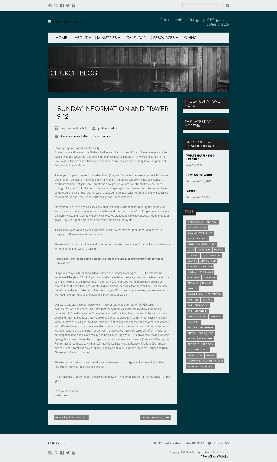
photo (191, 333)
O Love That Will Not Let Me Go (204, 294)
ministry (206, 283)
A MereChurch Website (214, 456)
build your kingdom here (202, 244)
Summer (191, 191)
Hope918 (192, 266)
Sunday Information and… (73, 417)
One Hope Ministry (198, 311)
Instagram (206, 266)
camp (191, 250)
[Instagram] (73, 5)
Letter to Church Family (95, 136)
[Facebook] (62, 5)
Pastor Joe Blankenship (200, 327)
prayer (191, 338)
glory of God (208, 261)
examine (192, 261)
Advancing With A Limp (200, 233)
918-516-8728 (220, 443)
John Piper (193, 277)
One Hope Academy (198, 305)
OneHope (207, 300)
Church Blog (73, 73)
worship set (207, 366)
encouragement (211, 255)
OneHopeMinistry (197, 316)
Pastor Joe (194, 322)
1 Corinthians (195, 222)
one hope (193, 300)
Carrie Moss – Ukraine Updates (201, 144)
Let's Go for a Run (199, 175)
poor (202, 333)
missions (192, 289)
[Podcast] (56, 5)
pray (211, 333)
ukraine (210, 355)
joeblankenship (107, 128)
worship (192, 366)
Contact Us (59, 443)
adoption (212, 222)
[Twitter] (68, 5)
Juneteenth (209, 277)
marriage (193, 283)
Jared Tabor (206, 272)
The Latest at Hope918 (198, 124)
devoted (218, 250)
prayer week (205, 338)
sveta (206, 350)
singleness (193, 350)
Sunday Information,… (153, 417)
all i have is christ (197, 238)
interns (192, 272)
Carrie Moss (203, 250)
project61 (208, 344)
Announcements (70, 136)
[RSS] (50, 5)
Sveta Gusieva (195, 355)
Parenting (215, 316)
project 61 (193, 344)
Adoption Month (197, 227)
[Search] (227, 6)
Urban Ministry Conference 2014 (205, 361)
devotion (193, 255)
